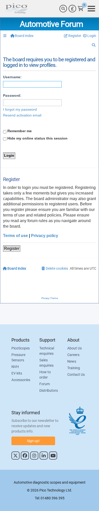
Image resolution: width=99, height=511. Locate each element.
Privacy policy (44, 235)
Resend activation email (22, 115)
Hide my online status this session (37, 138)
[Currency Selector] (72, 8)
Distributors (48, 390)
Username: (12, 77)
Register (11, 248)
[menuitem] (89, 36)
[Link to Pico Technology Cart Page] (81, 8)
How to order (45, 374)
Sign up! (33, 441)
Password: (12, 95)
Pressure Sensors (18, 357)
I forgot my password (20, 109)
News (71, 361)
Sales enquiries (46, 362)
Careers (73, 355)
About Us (74, 348)
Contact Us (76, 374)
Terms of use (15, 235)
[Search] (63, 8)
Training (73, 368)
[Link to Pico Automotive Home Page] (16, 8)
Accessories (20, 380)
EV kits (16, 373)
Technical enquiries (46, 351)
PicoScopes (20, 348)
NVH (15, 367)
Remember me (19, 131)
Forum (44, 384)
